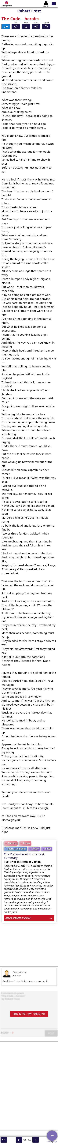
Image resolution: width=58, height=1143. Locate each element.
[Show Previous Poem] (19, 1140)
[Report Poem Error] (46, 26)
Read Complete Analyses (17, 917)
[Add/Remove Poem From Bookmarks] (26, 26)
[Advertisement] (29, 945)
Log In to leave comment (29, 1014)
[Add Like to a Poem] (16, 26)
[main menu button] (54, 3)
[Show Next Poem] (35, 1140)
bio (3, 1139)
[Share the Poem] (36, 26)
